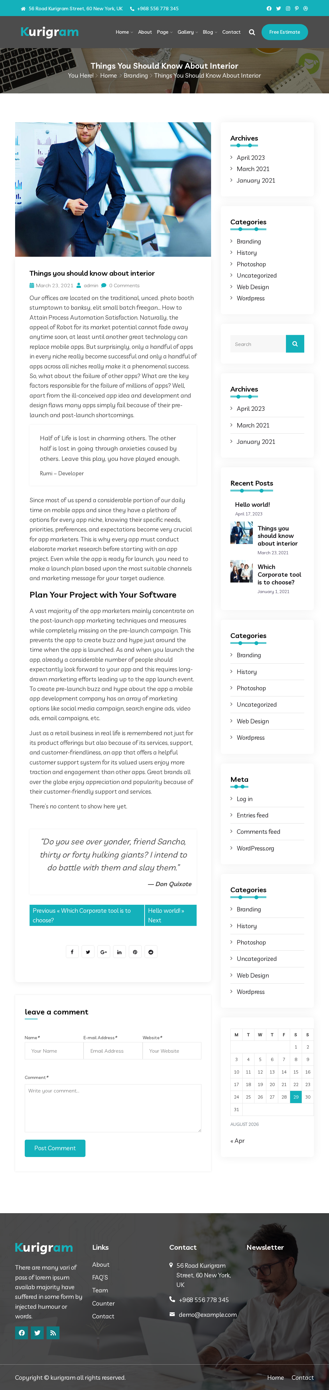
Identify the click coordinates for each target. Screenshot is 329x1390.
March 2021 (253, 169)
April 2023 (251, 157)
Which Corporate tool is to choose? (279, 574)
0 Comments (124, 285)
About (145, 32)
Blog (208, 32)
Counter (103, 1303)
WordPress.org (255, 848)
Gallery (186, 32)
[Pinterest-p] (296, 9)
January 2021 (256, 180)
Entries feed (253, 815)
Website (152, 1037)
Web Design (253, 287)
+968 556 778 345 (157, 8)
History (247, 252)
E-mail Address (100, 1037)
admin (90, 285)
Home (122, 32)
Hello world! (164, 910)
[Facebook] (21, 1332)
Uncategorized (257, 275)
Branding (136, 75)
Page (162, 32)
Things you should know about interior (278, 536)
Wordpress (251, 298)
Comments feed (258, 831)
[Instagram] (288, 9)
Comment (36, 1077)
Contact (231, 32)
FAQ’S (100, 1277)
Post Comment (55, 1148)
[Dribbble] (305, 9)
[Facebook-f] (269, 9)
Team (100, 1290)
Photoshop (251, 264)
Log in (245, 799)
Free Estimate (285, 32)
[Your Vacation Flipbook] (53, 32)
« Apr (237, 1140)
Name (32, 1037)
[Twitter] (278, 9)
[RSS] (53, 1332)
